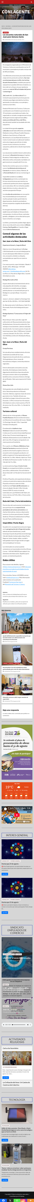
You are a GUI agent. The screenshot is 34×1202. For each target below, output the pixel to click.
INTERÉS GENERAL (15, 861)
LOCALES (5, 663)
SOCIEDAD (5, 32)
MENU (11, 5)
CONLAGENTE (16, 12)
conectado (17, 713)
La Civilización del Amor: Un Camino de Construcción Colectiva (16, 1083)
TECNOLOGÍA (5, 1125)
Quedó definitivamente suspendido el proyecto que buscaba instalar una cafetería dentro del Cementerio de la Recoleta (17, 637)
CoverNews (13, 1196)
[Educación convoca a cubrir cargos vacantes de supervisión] (17, 685)
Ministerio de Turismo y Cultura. (15, 584)
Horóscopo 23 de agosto (10, 902)
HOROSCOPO (5, 861)
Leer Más (5, 874)
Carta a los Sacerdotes (10, 1048)
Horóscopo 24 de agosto (10, 864)
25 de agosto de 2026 (13, 641)
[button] (3, 2)
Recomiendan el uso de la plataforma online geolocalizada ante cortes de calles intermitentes (16, 668)
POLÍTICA (11, 663)
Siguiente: (15, 602)
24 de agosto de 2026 (16, 671)
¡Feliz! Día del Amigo (10, 1009)
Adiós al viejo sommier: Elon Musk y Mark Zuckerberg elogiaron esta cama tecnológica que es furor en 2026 (17, 1130)
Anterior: (15, 594)
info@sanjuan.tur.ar (13, 577)
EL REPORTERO (7, 39)
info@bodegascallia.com (17, 271)
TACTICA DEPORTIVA (19, 5)
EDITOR (5, 641)
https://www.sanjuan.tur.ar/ (12, 567)
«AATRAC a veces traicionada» (17, 958)
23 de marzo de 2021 (17, 39)
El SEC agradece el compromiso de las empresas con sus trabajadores (16, 989)
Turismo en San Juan (15, 582)
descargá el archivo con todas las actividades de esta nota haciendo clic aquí (17, 569)
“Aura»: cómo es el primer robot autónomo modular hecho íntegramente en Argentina (16, 1169)
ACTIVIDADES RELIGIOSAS (10, 1067)
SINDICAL (11, 954)
